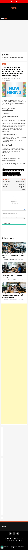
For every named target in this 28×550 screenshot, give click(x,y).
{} (18, 217)
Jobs (4, 64)
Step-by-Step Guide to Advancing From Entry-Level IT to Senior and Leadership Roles (13, 255)
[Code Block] (15, 218)
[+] (20, 217)
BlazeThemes (14, 547)
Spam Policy (19, 540)
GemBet (4, 526)
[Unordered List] (11, 218)
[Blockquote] (13, 218)
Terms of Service (18, 538)
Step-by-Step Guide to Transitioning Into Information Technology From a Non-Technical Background (14, 295)
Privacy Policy (10, 540)
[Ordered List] (10, 218)
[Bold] (3, 218)
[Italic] (5, 218)
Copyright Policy (14, 542)
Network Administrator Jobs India (11, 172)
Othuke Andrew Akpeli (8, 78)
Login (24, 209)
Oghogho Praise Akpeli (9, 259)
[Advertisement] (14, 35)
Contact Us (8, 538)
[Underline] (7, 218)
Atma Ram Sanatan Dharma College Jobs (13, 170)
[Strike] (8, 218)
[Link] (16, 218)
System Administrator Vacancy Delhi (12, 175)
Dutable (14, 7)
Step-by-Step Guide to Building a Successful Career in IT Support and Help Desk (12, 275)
